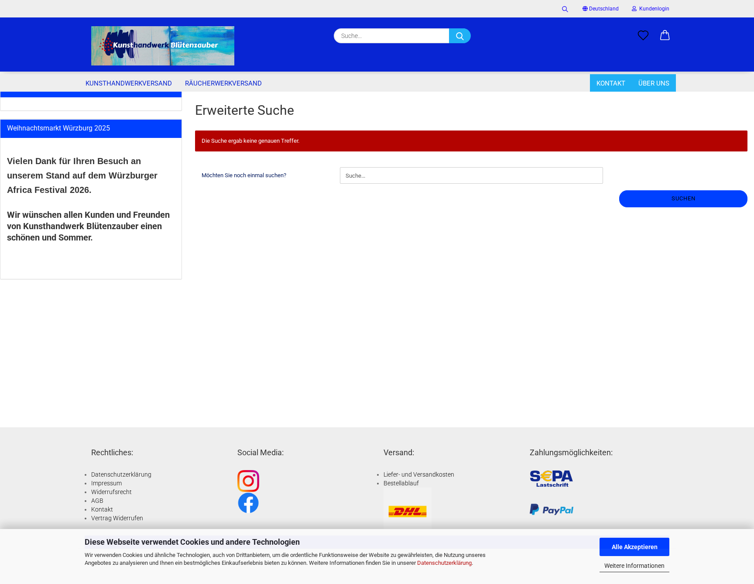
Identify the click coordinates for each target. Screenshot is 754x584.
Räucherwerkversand (223, 83)
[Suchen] (565, 8)
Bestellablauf (401, 483)
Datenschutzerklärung (444, 563)
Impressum (106, 483)
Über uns (653, 83)
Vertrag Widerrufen (117, 518)
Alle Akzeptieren (635, 546)
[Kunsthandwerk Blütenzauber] (163, 45)
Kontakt (610, 83)
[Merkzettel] (643, 35)
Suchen (684, 198)
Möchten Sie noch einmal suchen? (244, 175)
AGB (97, 500)
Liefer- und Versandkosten (419, 474)
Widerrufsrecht (111, 491)
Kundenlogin (653, 9)
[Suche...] (460, 35)
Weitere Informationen (634, 565)
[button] (665, 35)
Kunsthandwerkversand (129, 83)
